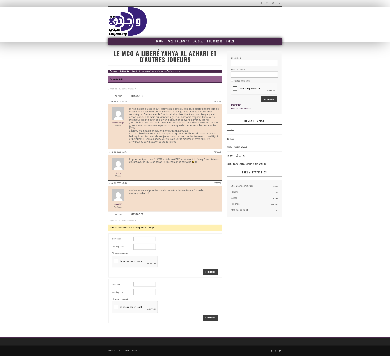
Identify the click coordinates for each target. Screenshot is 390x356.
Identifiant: (116, 238)
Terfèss (230, 130)
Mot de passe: (118, 246)
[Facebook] (261, 3)
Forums (113, 71)
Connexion (210, 272)
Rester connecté (121, 253)
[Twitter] (273, 3)
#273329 (217, 152)
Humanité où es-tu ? (236, 155)
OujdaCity (124, 71)
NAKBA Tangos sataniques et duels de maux (246, 164)
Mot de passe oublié (241, 108)
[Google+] (267, 3)
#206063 (217, 101)
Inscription (236, 104)
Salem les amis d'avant (237, 147)
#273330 (217, 183)
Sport (134, 71)
